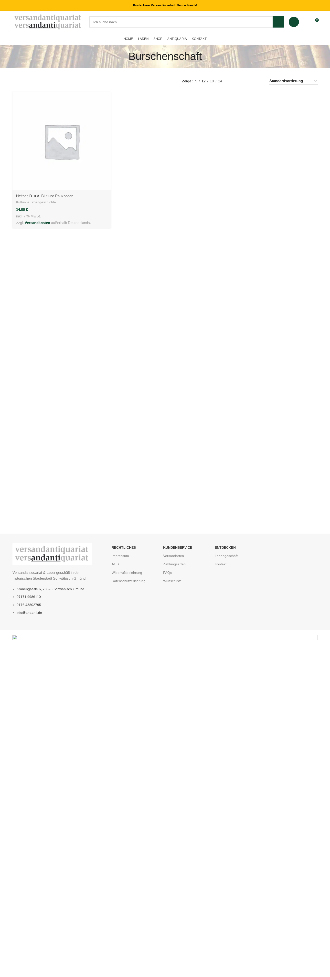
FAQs (167, 573)
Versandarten (173, 556)
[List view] (233, 81)
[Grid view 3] (250, 81)
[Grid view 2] (242, 81)
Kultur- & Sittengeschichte (36, 202)
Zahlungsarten (174, 564)
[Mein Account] (293, 22)
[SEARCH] (278, 22)
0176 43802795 (29, 605)
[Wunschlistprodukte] (305, 22)
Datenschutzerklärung (129, 581)
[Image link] (52, 554)
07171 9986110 (29, 597)
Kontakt (220, 564)
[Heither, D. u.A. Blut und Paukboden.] (61, 141)
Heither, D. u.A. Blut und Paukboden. (45, 196)
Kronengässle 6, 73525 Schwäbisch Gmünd (50, 589)
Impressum (120, 556)
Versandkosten (37, 223)
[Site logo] (48, 22)
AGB (115, 564)
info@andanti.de (29, 613)
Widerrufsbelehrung (127, 573)
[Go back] (122, 56)
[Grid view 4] (259, 81)
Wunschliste (172, 581)
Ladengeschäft (226, 556)
